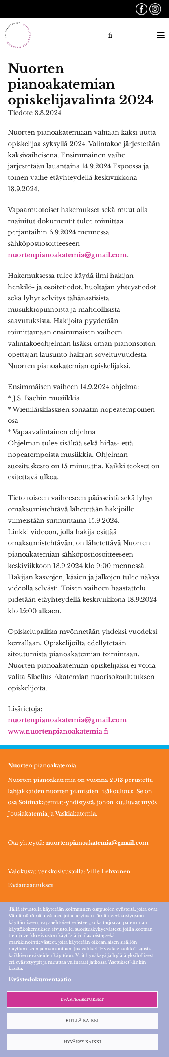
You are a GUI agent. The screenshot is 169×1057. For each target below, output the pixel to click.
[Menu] (158, 35)
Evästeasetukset (30, 885)
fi (110, 35)
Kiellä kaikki (82, 1021)
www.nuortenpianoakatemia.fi (58, 731)
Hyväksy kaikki (82, 1042)
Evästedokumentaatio (40, 979)
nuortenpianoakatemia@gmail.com (67, 255)
